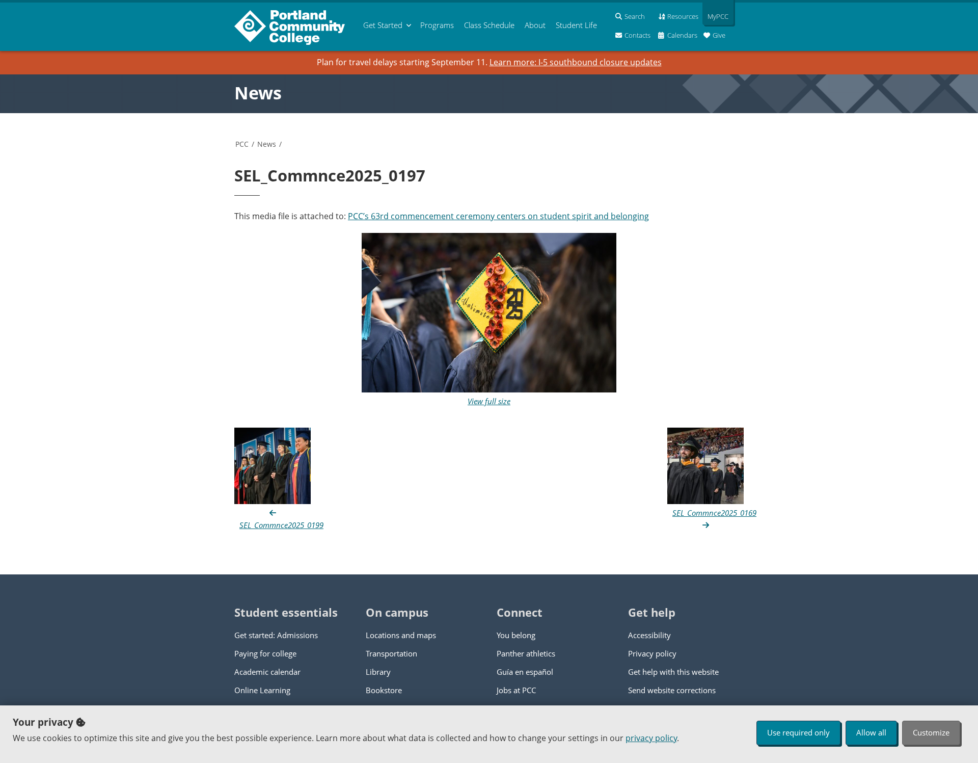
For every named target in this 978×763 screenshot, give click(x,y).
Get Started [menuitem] (382, 25)
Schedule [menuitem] (489, 25)
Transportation (391, 653)
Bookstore (384, 690)
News (258, 92)
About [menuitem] (535, 25)
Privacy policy (652, 653)
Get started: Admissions (276, 635)
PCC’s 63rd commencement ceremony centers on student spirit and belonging (498, 216)
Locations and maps (401, 635)
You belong (516, 635)
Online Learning (262, 690)
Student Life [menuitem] (576, 25)
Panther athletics (526, 653)
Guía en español (525, 672)
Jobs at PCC (516, 690)
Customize (931, 732)
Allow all (871, 732)
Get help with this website (673, 672)
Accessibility (649, 635)
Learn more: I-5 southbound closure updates (576, 62)
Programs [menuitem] (437, 25)
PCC (242, 144)
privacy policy (651, 738)
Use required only (798, 732)
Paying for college (265, 653)
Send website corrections (672, 690)
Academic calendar (267, 672)
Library (378, 672)
